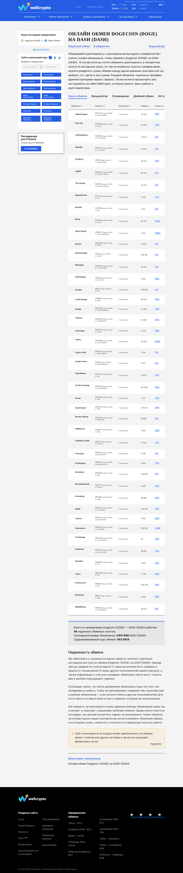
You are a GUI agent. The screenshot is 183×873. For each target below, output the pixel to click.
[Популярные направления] (55, 57)
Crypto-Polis (80, 352)
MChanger (79, 265)
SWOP (77, 509)
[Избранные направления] (59, 58)
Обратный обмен (79, 46)
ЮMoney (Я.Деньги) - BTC (80, 853)
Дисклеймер (49, 845)
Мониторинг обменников (84, 758)
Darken (78, 244)
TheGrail (78, 318)
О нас (78, 6)
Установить (31, 148)
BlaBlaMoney (80, 607)
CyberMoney (80, 373)
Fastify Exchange (82, 385)
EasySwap (79, 595)
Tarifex (78, 339)
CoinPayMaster (81, 135)
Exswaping (79, 496)
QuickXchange (81, 253)
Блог (23, 838)
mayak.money (81, 361)
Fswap (78, 398)
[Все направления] (50, 57)
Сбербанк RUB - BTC (79, 829)
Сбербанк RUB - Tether (77, 844)
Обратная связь (95, 6)
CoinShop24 (80, 463)
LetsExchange (81, 299)
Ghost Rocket (80, 231)
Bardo (77, 219)
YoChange (79, 453)
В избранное (102, 46)
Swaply (78, 309)
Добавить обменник (47, 827)
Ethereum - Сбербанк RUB (111, 856)
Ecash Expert (80, 408)
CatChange (80, 331)
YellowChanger (81, 114)
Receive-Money (81, 417)
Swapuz (78, 290)
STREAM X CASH (82, 441)
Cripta (77, 574)
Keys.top (79, 123)
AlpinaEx (78, 147)
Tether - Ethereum (109, 838)
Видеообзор (157, 46)
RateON (78, 207)
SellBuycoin (80, 429)
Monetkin (79, 561)
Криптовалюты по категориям (28, 852)
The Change (80, 183)
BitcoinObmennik (82, 484)
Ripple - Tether (76, 835)
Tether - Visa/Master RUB (111, 847)
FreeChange (80, 537)
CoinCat (78, 518)
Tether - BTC (75, 823)
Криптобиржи (26, 825)
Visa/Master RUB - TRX (109, 831)
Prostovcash (80, 583)
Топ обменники (50, 819)
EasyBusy (79, 159)
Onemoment (80, 528)
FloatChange (80, 277)
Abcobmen (79, 472)
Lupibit (78, 171)
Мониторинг (25, 844)
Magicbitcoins (81, 195)
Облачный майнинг (48, 837)
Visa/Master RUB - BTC (109, 821)
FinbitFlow (79, 549)
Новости (23, 831)
